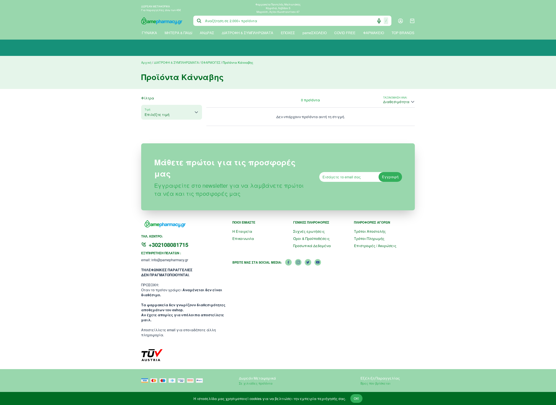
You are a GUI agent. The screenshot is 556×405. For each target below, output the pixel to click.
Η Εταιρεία (242, 231)
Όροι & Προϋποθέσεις (311, 238)
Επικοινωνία (243, 238)
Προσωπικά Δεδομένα (312, 245)
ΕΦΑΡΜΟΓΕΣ (210, 62)
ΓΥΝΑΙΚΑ (149, 32)
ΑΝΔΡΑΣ (207, 32)
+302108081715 (168, 245)
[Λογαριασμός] (400, 20)
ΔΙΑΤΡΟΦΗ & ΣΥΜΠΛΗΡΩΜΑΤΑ (247, 32)
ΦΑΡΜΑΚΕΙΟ (373, 32)
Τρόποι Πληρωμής (369, 238)
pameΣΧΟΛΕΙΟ (315, 32)
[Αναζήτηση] (199, 20)
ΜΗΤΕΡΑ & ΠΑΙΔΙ (178, 32)
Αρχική (146, 62)
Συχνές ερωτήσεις (309, 231)
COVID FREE (345, 32)
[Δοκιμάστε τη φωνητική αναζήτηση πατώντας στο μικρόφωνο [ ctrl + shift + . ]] (379, 20)
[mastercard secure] (191, 380)
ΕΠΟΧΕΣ (288, 32)
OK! (356, 398)
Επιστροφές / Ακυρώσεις (375, 245)
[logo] (164, 21)
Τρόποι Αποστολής (370, 231)
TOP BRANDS (403, 32)
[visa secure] (182, 380)
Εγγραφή (390, 176)
